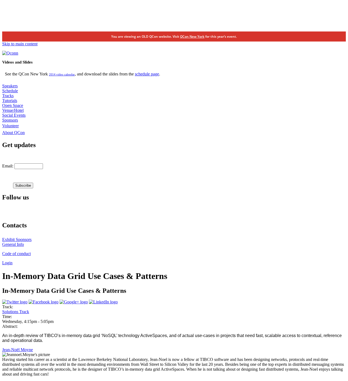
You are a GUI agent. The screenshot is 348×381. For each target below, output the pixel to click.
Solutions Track (15, 311)
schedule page (147, 74)
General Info (13, 244)
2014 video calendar (62, 74)
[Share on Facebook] (43, 302)
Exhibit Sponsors (17, 239)
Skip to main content (20, 44)
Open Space (12, 105)
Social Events (14, 115)
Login (7, 263)
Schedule (10, 90)
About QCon (13, 132)
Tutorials (9, 100)
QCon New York (192, 36)
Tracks (8, 95)
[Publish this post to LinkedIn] (103, 302)
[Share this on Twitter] (14, 302)
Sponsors (10, 120)
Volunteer (10, 125)
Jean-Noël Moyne (17, 349)
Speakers (10, 86)
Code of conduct (16, 253)
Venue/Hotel (13, 110)
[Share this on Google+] (74, 302)
